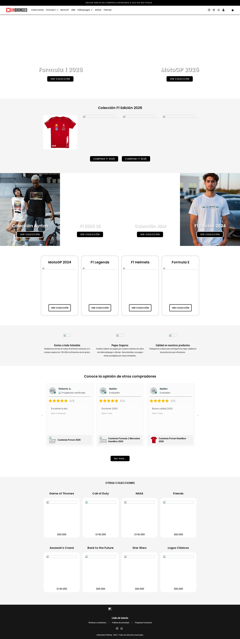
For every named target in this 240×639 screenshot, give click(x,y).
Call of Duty (100, 493)
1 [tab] (111, 450)
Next (197, 415)
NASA (139, 493)
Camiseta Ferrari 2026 (69, 440)
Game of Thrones (61, 493)
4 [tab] (124, 450)
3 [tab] (120, 450)
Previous (42, 415)
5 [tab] (128, 450)
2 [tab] (115, 450)
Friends (178, 493)
